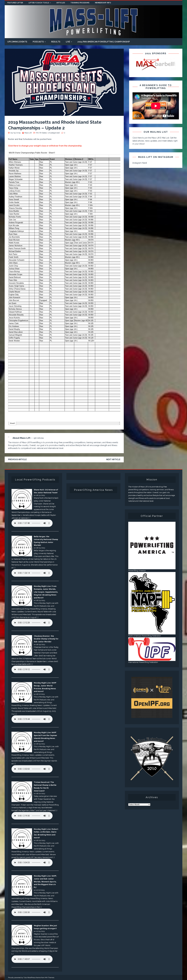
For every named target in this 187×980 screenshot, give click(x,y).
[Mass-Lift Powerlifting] (93, 36)
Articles (60, 3)
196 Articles (39, 438)
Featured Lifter (15, 3)
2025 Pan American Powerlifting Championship (103, 42)
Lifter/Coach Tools (39, 3)
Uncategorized (54, 133)
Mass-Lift (28, 133)
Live (68, 42)
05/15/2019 (15, 133)
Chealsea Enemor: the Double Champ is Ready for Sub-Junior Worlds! (46, 639)
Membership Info (103, 3)
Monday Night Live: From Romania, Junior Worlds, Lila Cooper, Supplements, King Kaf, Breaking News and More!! (46, 592)
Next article (113, 459)
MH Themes (49, 977)
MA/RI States (41, 133)
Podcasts (38, 42)
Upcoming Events (17, 42)
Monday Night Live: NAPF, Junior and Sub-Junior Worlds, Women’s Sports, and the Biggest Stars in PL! (45, 881)
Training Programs (80, 3)
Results (55, 42)
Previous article (17, 459)
